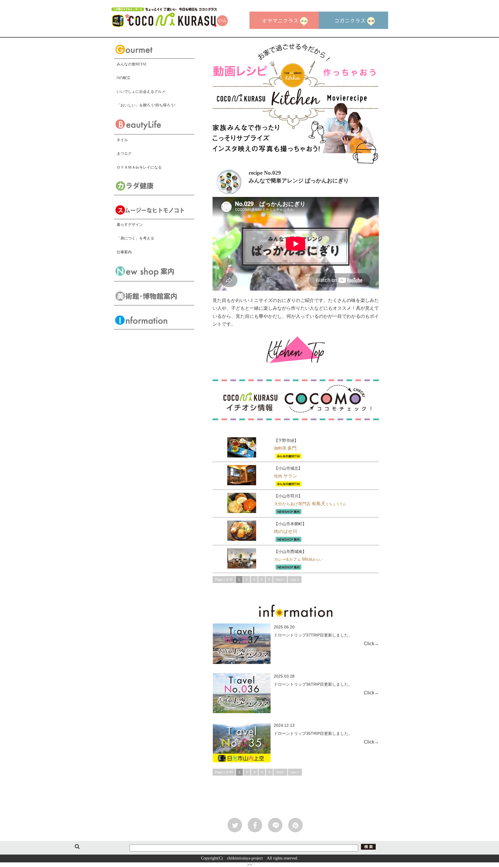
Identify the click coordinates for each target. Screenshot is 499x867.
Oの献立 (124, 77)
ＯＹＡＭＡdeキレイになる (139, 167)
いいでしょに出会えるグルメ (141, 91)
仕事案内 (124, 252)
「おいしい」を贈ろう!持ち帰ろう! (146, 105)
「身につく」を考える (135, 238)
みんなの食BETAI (131, 64)
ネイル (122, 140)
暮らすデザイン (130, 224)
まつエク (124, 153)
